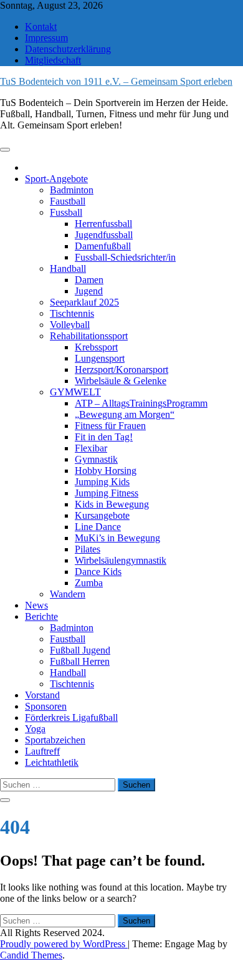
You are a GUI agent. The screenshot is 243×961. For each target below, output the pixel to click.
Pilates (87, 549)
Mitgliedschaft (53, 60)
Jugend (89, 291)
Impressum (46, 37)
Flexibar (91, 448)
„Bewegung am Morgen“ (124, 414)
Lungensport (100, 358)
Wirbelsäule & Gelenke (120, 380)
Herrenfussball (103, 223)
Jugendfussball (104, 234)
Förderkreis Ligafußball (71, 717)
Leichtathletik (52, 762)
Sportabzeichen (55, 740)
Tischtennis (72, 313)
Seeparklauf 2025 (84, 302)
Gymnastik (96, 459)
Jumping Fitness (106, 493)
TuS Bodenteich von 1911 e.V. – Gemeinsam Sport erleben (116, 81)
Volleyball (70, 324)
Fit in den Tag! (104, 437)
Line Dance (98, 526)
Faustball (67, 201)
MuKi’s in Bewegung (117, 538)
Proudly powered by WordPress (64, 944)
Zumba (89, 582)
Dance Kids (98, 571)
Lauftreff (42, 751)
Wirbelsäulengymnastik (120, 560)
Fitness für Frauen (110, 425)
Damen (89, 279)
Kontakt (41, 26)
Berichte (41, 616)
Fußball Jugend (80, 650)
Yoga (35, 728)
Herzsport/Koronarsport (121, 369)
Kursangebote (102, 515)
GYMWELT (75, 392)
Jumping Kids (102, 481)
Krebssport (96, 347)
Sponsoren (46, 706)
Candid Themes (31, 955)
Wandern (67, 594)
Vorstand (42, 695)
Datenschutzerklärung (68, 49)
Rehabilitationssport (89, 336)
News (36, 605)
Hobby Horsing (105, 470)
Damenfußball (103, 246)
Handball (68, 268)
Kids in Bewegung (112, 504)
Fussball (66, 212)
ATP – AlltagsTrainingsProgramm (141, 403)
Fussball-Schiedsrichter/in (125, 257)
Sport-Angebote (56, 178)
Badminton (71, 190)
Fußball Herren (80, 661)
